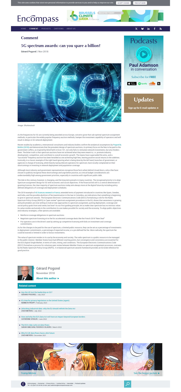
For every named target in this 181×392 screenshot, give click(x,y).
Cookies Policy (60, 383)
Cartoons (58, 28)
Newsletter (70, 383)
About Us (71, 28)
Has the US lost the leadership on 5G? (36, 292)
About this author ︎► (48, 278)
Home (23, 28)
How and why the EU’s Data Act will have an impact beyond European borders (53, 316)
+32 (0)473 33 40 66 (36, 385)
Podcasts (46, 28)
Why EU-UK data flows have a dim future (37, 333)
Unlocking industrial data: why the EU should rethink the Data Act (48, 308)
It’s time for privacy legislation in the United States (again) (45, 300)
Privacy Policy (50, 383)
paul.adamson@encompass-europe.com (60, 385)
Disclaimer (41, 383)
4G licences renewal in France (47, 192)
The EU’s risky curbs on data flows (35, 325)
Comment (33, 28)
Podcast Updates (80, 383)
